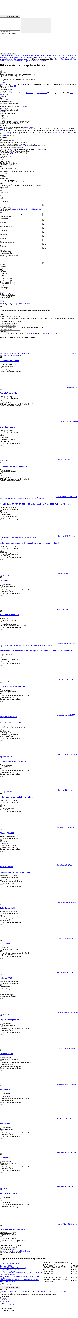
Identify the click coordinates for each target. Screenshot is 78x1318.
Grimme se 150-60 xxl (9, 361)
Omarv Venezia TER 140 (10, 722)
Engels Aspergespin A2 (10, 1020)
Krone (16, 61)
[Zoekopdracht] (36, 25)
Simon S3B (5, 944)
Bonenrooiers (62, 57)
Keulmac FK (5, 1124)
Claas (63, 59)
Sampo (42, 61)
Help (8, 1285)
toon (2, 301)
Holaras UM (5, 1090)
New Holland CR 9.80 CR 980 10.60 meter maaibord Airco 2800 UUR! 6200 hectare (35, 504)
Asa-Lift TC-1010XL (8, 393)
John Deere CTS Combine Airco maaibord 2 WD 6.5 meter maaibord (29, 543)
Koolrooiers (71, 57)
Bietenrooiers (39, 55)
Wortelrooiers (4, 57)
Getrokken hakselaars (69, 55)
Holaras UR (5, 1158)
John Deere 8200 (7, 908)
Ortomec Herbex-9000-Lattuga (13, 761)
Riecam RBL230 (7, 833)
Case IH (57, 59)
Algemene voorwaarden (8, 1291)
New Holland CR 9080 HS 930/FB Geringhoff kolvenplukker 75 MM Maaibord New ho (36, 651)
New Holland (35, 61)
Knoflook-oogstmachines (22, 59)
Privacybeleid (21, 1291)
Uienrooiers (28, 57)
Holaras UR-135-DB (8, 1194)
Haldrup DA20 (6, 978)
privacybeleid (30, 333)
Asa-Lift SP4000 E (8, 427)
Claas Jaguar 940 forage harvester (15, 872)
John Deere (9, 61)
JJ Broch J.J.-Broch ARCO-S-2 (13, 686)
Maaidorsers (22, 55)
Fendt (75, 59)
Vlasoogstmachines (6, 59)
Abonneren (4, 331)
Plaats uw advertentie (8, 325)
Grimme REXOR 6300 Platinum (13, 466)
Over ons (3, 1285)
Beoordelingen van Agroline (45, 1291)
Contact (12, 1285)
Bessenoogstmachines (39, 57)
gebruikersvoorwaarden (49, 333)
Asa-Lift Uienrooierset (9, 615)
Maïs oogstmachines (16, 57)
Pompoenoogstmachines (53, 55)
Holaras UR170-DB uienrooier (13, 1229)
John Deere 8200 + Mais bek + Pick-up (16, 797)
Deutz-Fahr (69, 59)
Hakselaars (31, 55)
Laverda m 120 (6, 1054)
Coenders (4, 581)
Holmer (2, 61)
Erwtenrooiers (52, 57)
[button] (39, 43)
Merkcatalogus (61, 1291)
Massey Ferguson (24, 61)
